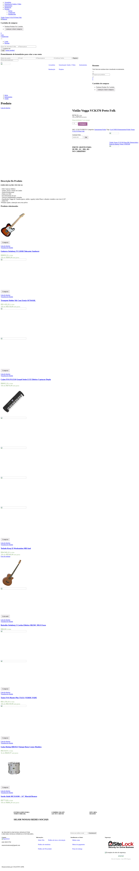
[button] (1, 33)
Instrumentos (8, 6)
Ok (86, 137)
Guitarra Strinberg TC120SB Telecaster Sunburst (20, 251)
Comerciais (11, 12)
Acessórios (8, 2)
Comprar (83, 124)
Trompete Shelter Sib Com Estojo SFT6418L (18, 300)
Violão (7, 98)
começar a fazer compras (14, 29)
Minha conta (76, 840)
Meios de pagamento (78, 844)
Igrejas (10, 11)
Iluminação (8, 7)
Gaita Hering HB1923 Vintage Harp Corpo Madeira (21, 747)
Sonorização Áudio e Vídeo (13, 4)
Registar (7, 43)
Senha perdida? (10, 50)
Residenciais (12, 14)
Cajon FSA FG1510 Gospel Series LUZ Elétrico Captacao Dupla (26, 379)
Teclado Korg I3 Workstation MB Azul (16, 548)
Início (6, 95)
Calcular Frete (76, 135)
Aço (111, 129)
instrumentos (122, 129)
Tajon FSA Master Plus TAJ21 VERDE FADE (19, 698)
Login (6, 41)
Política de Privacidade (45, 849)
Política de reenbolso (44, 844)
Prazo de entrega (77, 849)
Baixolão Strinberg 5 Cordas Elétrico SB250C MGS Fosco (23, 625)
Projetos (7, 9)
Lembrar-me (6, 48)
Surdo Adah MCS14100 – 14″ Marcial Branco (19, 796)
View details (4, 176)
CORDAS (116, 129)
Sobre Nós (41, 840)
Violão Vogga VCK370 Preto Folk (11, 17)
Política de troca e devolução (56, 840)
